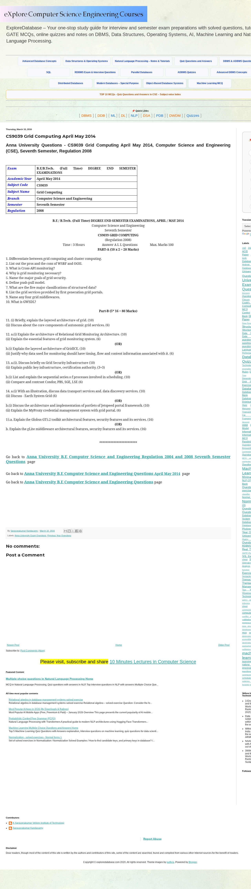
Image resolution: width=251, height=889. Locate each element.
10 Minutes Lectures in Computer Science (153, 661)
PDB (159, 116)
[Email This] (65, 531)
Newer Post (13, 645)
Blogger (193, 862)
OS (244, 505)
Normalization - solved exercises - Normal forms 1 (35, 737)
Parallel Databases (141, 72)
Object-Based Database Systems (164, 83)
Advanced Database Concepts (39, 61)
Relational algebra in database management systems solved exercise (46, 699)
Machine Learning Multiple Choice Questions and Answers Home (43, 728)
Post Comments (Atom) (32, 650)
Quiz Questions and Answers (196, 61)
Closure (246, 299)
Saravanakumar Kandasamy (28, 828)
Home (118, 645)
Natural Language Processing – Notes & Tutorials (142, 61)
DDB (101, 116)
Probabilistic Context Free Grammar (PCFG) (32, 718)
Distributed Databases (70, 83)
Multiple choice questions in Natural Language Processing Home (49, 678)
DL (123, 116)
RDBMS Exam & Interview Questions (95, 72)
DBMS (86, 116)
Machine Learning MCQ (210, 83)
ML (113, 116)
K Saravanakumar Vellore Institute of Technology (38, 823)
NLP (134, 116)
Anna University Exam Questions (30, 535)
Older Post (223, 645)
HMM (245, 425)
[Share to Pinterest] (80, 531)
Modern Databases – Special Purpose (118, 83)
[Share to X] (73, 531)
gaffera (170, 862)
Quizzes (192, 116)
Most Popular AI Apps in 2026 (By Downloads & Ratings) (39, 709)
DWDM (175, 116)
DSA (146, 116)
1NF (244, 248)
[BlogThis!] (69, 531)
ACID (245, 251)
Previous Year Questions (59, 535)
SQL (48, 72)
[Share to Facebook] (77, 531)
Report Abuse (152, 838)
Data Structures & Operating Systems (86, 61)
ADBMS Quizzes (187, 72)
